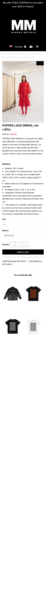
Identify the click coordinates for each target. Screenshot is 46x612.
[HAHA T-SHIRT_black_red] (33, 307)
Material (5, 230)
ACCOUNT (19, 47)
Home (4, 54)
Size (4, 219)
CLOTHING (13, 54)
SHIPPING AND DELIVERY (14, 261)
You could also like (23, 275)
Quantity (5, 244)
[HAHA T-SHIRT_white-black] (33, 340)
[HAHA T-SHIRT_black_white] (12, 340)
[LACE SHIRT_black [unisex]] (12, 307)
